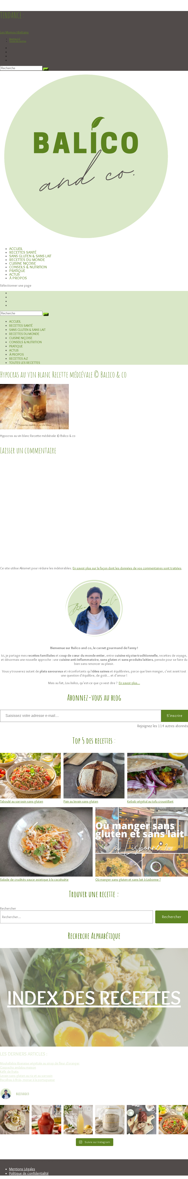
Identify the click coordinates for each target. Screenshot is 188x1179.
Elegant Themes (22, 1161)
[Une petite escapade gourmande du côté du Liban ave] (14, 1119)
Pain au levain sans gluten (81, 801)
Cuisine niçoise (20, 338)
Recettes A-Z (14, 38)
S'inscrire (174, 715)
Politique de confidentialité (29, 1173)
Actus (14, 350)
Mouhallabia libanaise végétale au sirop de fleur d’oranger (40, 1063)
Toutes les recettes (17, 41)
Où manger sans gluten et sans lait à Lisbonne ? (128, 879)
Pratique (16, 346)
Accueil (15, 321)
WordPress (56, 1161)
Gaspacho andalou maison (18, 1067)
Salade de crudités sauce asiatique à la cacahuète (34, 879)
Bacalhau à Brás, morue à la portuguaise (27, 1080)
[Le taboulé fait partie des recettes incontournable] (173, 1119)
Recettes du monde (24, 334)
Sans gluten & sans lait (27, 330)
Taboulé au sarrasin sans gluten (21, 801)
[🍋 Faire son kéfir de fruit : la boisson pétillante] (78, 1119)
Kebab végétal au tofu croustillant (150, 801)
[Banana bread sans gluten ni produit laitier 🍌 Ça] (141, 1119)
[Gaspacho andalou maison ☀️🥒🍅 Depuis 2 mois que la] (46, 1119)
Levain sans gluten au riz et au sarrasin (26, 1076)
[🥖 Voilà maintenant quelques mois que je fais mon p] (109, 1119)
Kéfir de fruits (9, 1071)
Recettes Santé (21, 326)
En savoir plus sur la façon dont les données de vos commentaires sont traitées (127, 568)
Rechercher (8, 908)
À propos (18, 278)
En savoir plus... (129, 683)
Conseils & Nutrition (25, 342)
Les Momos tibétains (14, 32)
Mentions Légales (22, 1169)
